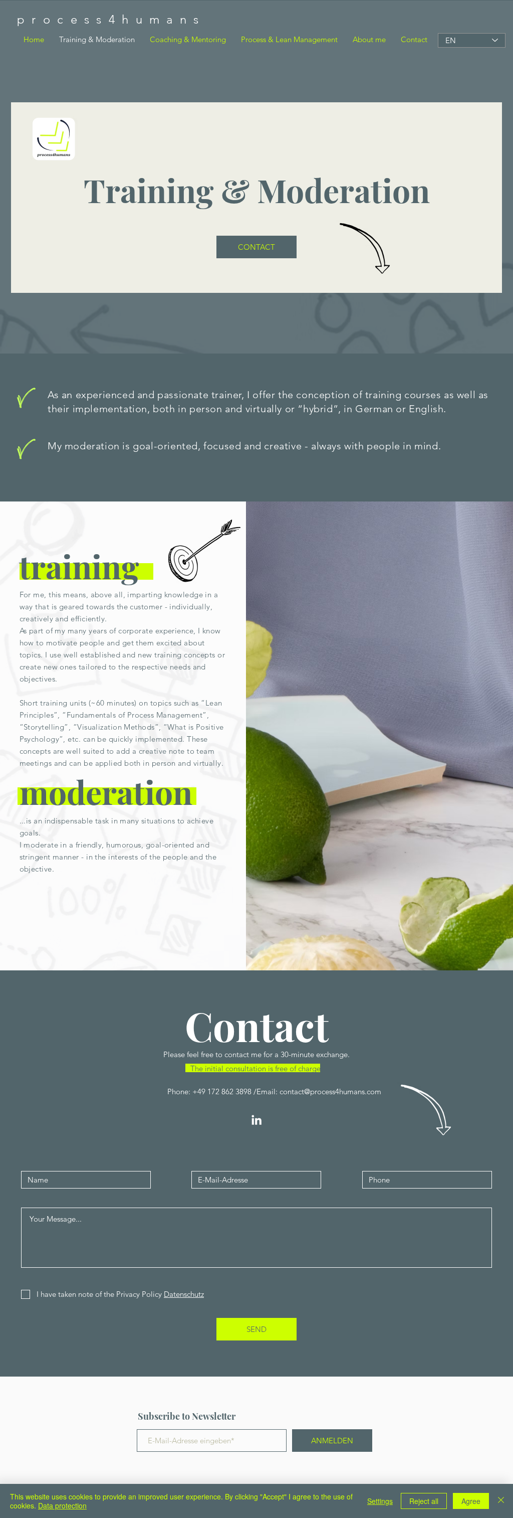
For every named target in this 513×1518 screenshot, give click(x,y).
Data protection (62, 1505)
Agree (470, 1501)
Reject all (423, 1501)
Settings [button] (380, 1501)
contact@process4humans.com (330, 1091)
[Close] (501, 1501)
